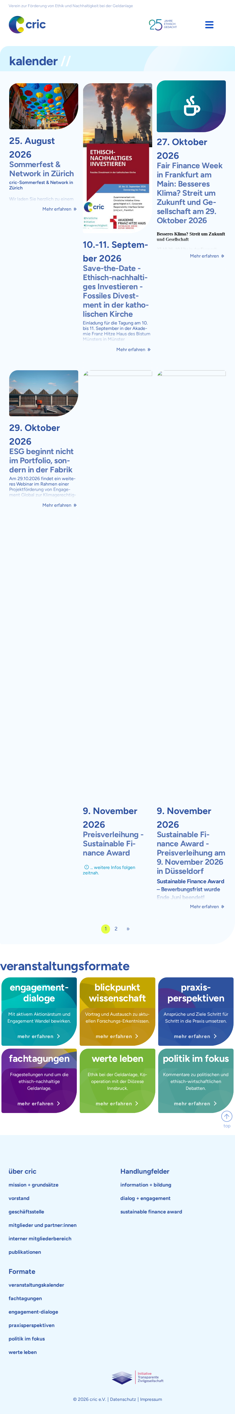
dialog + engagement (145, 1198)
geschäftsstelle (26, 1212)
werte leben (23, 1352)
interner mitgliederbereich (40, 1238)
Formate (22, 1271)
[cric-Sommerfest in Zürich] (43, 107)
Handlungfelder (144, 1171)
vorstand (19, 1198)
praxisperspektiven (31, 1325)
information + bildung (145, 1185)
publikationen (25, 1252)
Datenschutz (123, 1399)
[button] (209, 25)
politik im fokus (27, 1339)
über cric (22, 1171)
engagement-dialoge (33, 1312)
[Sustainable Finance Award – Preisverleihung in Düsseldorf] (117, 585)
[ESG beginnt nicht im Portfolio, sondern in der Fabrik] (43, 394)
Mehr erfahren (56, 209)
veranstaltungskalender (36, 1285)
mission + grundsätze (33, 1185)
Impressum (151, 1399)
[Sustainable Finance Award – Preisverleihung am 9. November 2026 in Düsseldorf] (191, 585)
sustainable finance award (151, 1212)
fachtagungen (25, 1298)
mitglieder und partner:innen (43, 1225)
